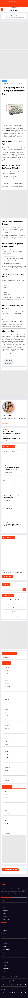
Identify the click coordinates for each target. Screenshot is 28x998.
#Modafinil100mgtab (20, 80)
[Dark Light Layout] (26, 9)
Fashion (6, 800)
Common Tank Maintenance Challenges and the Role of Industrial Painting (13, 432)
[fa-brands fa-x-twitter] (12, 4)
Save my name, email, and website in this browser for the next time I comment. (13, 573)
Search (6, 584)
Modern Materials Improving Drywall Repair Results (14, 599)
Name (3, 555)
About (4, 904)
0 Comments (20, 83)
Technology (7, 826)
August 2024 (7, 741)
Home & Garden (8, 813)
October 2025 (7, 699)
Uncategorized (7, 833)
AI (5, 791)
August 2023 (7, 780)
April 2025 (7, 718)
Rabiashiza (7, 494)
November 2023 (7, 770)
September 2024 (7, 738)
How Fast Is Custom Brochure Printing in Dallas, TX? (14, 615)
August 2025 (7, 706)
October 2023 (7, 773)
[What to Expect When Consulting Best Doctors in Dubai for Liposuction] (7, 508)
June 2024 (6, 748)
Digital (6, 797)
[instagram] (16, 4)
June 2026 (6, 673)
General (6, 807)
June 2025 (6, 712)
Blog (4, 907)
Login (4, 913)
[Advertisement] (14, 35)
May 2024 (6, 751)
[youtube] (17, 4)
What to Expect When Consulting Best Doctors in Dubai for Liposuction (12, 525)
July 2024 (6, 744)
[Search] (23, 9)
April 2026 (7, 680)
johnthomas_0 (8, 465)
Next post (5, 436)
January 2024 (7, 764)
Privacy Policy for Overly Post (10, 919)
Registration (6, 916)
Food (5, 804)
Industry (6, 817)
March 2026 (7, 683)
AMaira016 (6, 83)
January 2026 (7, 689)
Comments (4, 541)
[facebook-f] (10, 4)
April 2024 (7, 754)
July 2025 (6, 709)
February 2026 (7, 686)
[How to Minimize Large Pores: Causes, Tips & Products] (10, 451)
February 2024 (7, 760)
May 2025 (6, 715)
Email (3, 562)
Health (4, 80)
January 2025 (7, 728)
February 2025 (7, 725)
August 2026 (7, 667)
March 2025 (7, 722)
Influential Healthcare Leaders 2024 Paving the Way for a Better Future (12, 439)
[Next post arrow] (24, 439)
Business (6, 794)
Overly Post (14, 10)
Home (4, 900)
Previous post (5, 429)
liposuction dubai (9, 522)
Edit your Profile (21, 418)
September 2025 (7, 702)
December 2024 (7, 731)
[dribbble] (14, 4)
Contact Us (5, 910)
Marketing (6, 823)
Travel (6, 829)
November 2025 (7, 696)
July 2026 (6, 670)
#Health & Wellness (13, 80)
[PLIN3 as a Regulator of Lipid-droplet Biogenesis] (12, 480)
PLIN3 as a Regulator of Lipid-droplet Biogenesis (12, 496)
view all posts (5, 423)
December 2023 (7, 767)
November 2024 (7, 735)
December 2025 (7, 693)
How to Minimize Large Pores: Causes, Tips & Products (11, 468)
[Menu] (2, 9)
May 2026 (6, 677)
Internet (6, 820)
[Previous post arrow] (24, 432)
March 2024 (7, 757)
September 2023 (7, 777)
